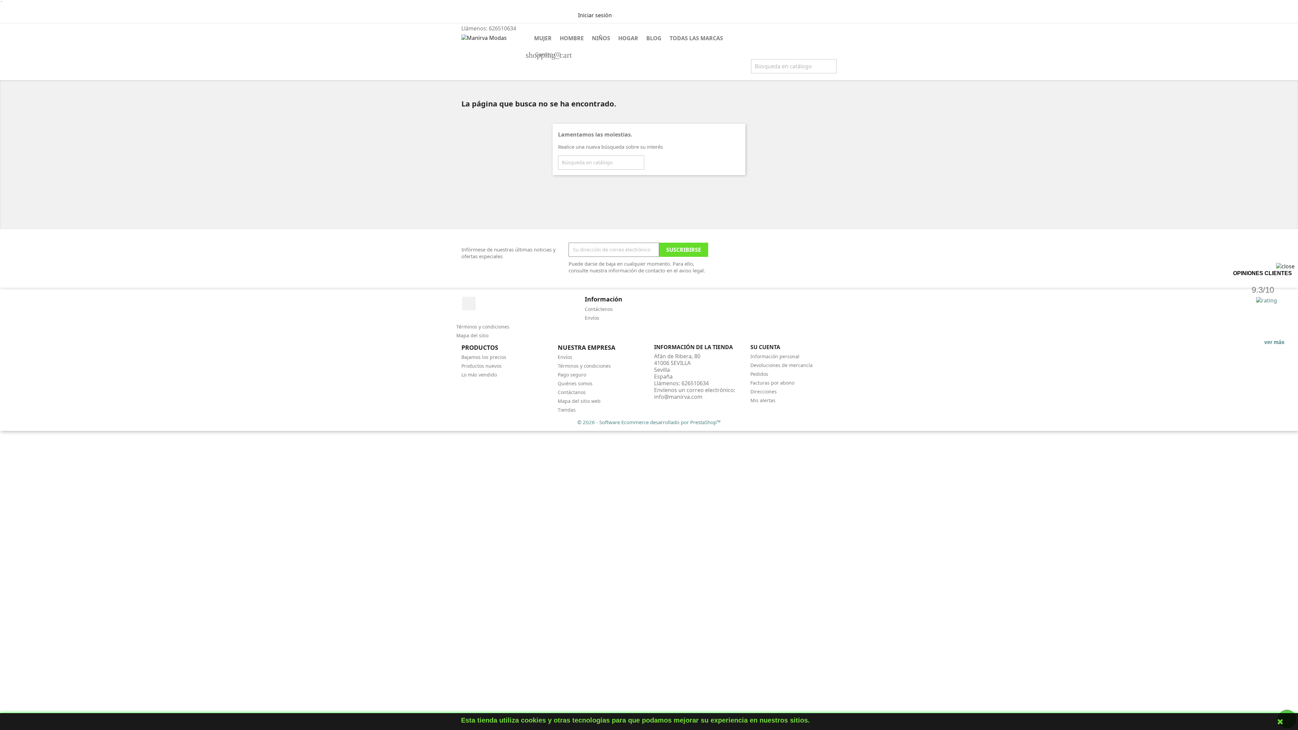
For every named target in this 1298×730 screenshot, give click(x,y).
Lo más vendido (479, 374)
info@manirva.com (678, 396)
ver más (1274, 342)
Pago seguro (572, 374)
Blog (654, 38)
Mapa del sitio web (579, 401)
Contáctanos (572, 392)
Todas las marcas (696, 38)
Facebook (469, 303)
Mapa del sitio (472, 335)
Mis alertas (762, 400)
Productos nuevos (481, 366)
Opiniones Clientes (1262, 273)
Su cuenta (765, 347)
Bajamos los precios (483, 357)
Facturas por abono (772, 383)
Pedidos (759, 374)
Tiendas (567, 410)
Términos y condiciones (482, 326)
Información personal (774, 356)
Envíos (592, 318)
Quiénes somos (575, 383)
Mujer (543, 38)
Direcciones (763, 391)
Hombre (572, 38)
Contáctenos (599, 309)
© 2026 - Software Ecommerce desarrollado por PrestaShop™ (649, 422)
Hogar (628, 38)
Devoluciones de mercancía (781, 365)
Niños (601, 38)
